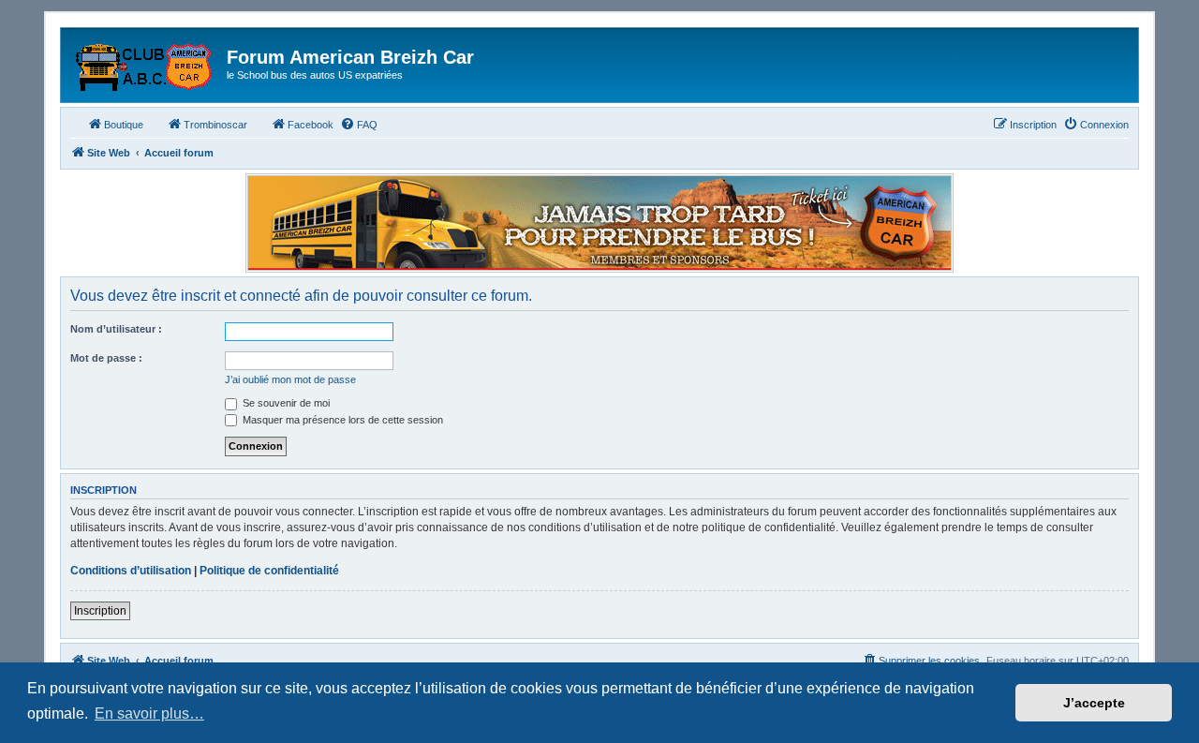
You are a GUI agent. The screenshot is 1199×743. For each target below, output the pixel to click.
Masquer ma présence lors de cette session (341, 419)
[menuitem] (358, 124)
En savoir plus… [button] (149, 713)
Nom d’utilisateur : (116, 328)
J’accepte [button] (1094, 702)
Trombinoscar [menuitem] (215, 124)
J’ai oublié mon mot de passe (290, 379)
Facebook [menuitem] (310, 124)
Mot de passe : (106, 358)
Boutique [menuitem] (123, 124)
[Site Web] (146, 63)
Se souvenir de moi (285, 403)
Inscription (100, 610)
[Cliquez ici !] (599, 223)
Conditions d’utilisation (130, 570)
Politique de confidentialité (269, 570)
